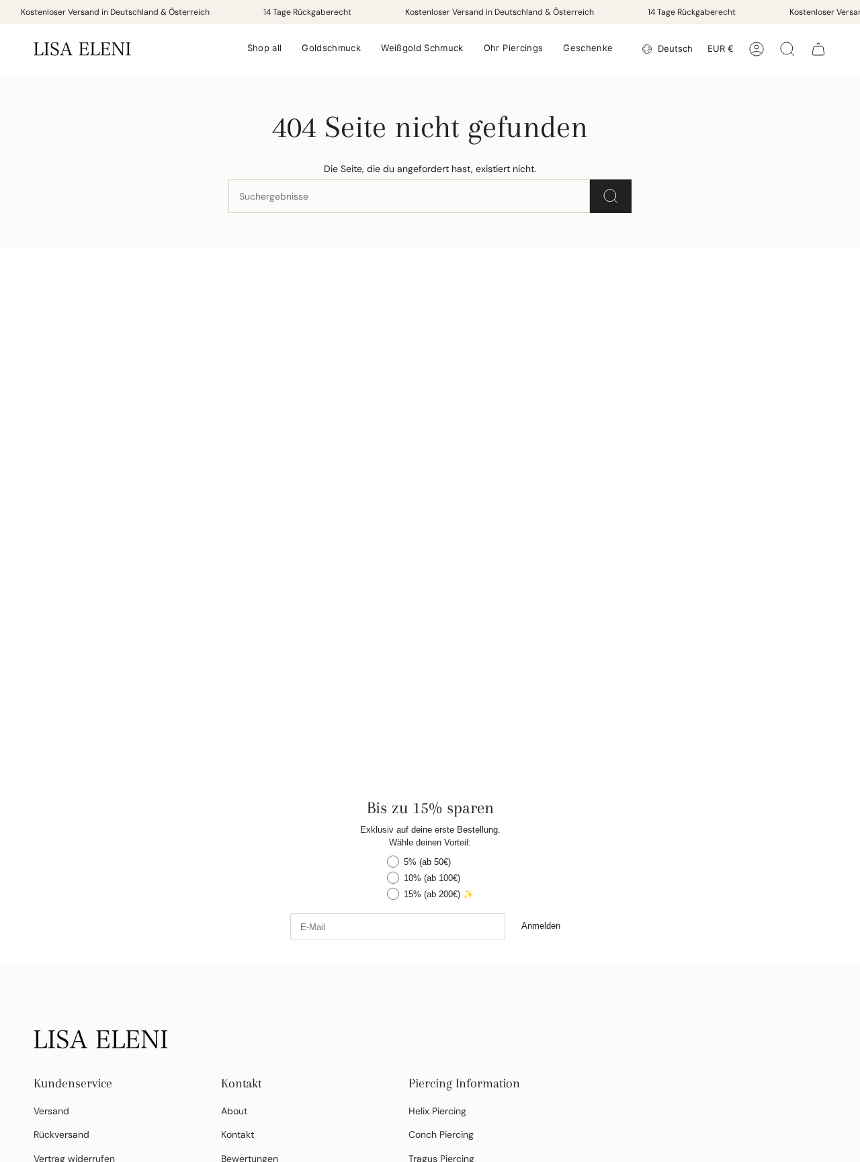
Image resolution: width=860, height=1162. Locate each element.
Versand (51, 1111)
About (234, 1111)
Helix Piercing (437, 1111)
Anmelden (540, 926)
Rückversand (61, 1134)
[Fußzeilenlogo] (101, 1039)
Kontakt (237, 1134)
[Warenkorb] (818, 49)
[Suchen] (611, 196)
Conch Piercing (441, 1134)
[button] (264, 49)
